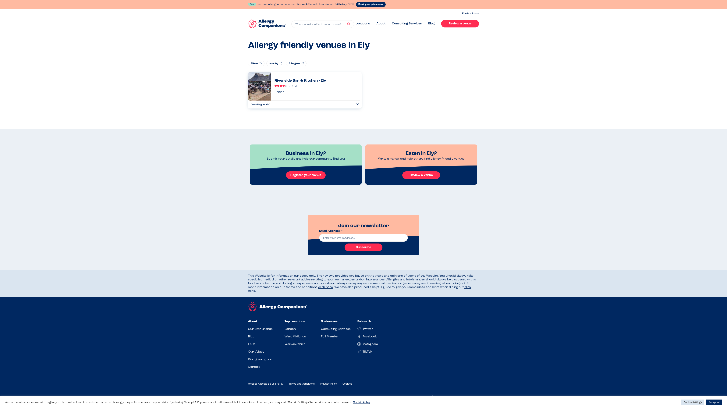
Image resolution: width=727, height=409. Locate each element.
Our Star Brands (260, 329)
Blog (431, 23)
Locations (363, 23)
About (380, 23)
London (290, 329)
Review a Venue (421, 175)
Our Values (256, 351)
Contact (254, 366)
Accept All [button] (714, 402)
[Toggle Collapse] (357, 104)
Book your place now (370, 4)
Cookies (347, 384)
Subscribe (363, 247)
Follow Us (364, 321)
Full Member (330, 336)
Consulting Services (407, 23)
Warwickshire (295, 344)
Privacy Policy (328, 384)
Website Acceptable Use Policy (265, 384)
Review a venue (460, 23)
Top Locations (295, 321)
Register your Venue (305, 175)
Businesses (329, 321)
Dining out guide (260, 359)
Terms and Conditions (302, 384)
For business (470, 13)
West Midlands (295, 336)
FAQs (251, 344)
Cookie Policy (361, 402)
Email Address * (331, 231)
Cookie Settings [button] (693, 402)
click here (325, 287)
